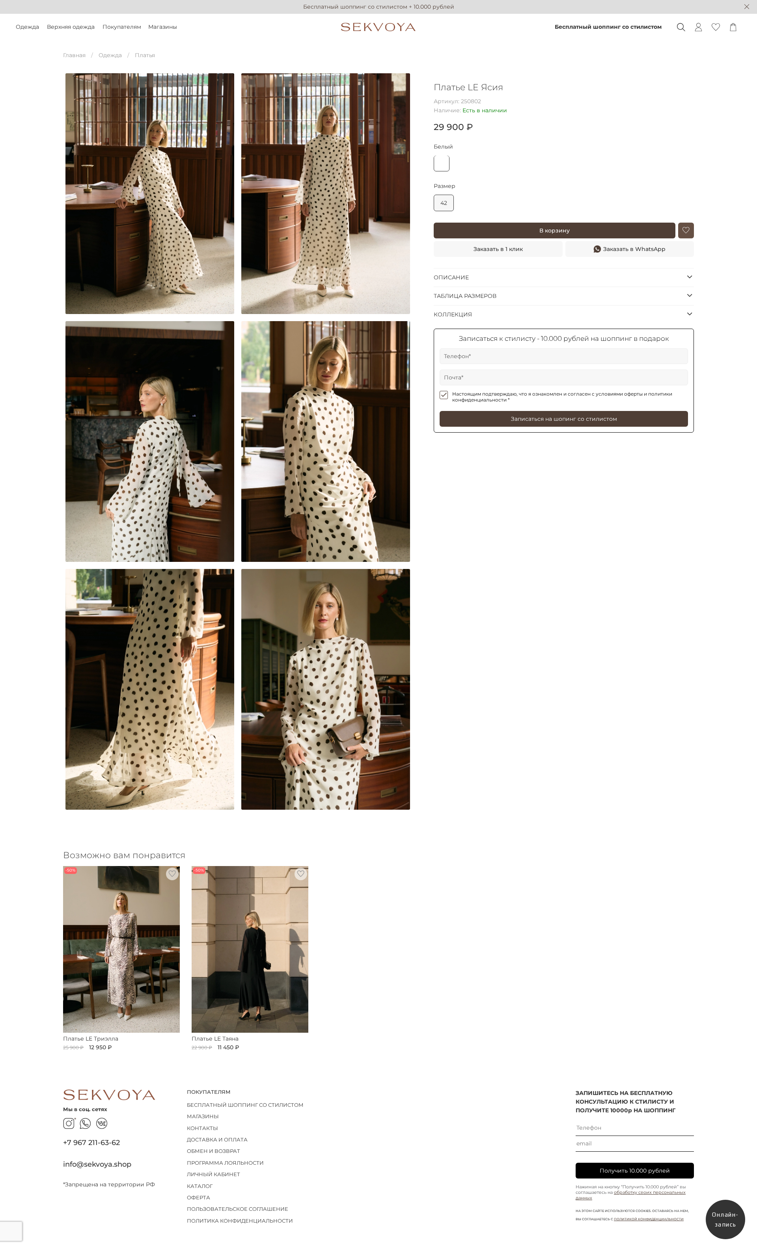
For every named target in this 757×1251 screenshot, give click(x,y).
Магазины (162, 26)
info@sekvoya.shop (97, 1164)
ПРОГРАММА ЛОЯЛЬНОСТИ (225, 1163)
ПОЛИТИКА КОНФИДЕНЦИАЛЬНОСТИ (240, 1221)
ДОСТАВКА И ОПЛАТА (217, 1140)
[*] (68, 1123)
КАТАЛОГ (200, 1186)
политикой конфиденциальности (649, 1219)
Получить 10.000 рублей (635, 1170)
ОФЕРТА (198, 1198)
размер (444, 185)
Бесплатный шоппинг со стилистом (608, 26)
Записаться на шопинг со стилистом (564, 418)
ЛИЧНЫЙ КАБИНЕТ (213, 1174)
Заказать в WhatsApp (634, 249)
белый (443, 146)
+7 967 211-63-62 (91, 1142)
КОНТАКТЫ (202, 1128)
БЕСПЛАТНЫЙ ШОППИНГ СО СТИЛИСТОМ (245, 1105)
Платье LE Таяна (215, 1038)
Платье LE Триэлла (90, 1038)
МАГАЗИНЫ (203, 1116)
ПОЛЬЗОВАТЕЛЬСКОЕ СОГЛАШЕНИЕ (237, 1209)
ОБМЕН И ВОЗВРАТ (213, 1151)
